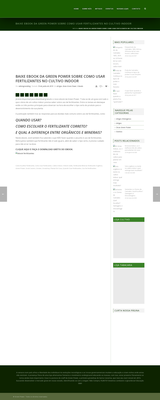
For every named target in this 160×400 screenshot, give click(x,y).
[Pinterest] (41, 95)
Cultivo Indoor (57, 165)
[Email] (17, 95)
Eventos (109, 9)
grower (39, 168)
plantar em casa (56, 168)
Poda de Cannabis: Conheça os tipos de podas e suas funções (133, 72)
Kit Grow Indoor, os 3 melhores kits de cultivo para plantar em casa (133, 148)
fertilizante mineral (80, 165)
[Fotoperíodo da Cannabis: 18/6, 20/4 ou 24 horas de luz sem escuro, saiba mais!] (118, 57)
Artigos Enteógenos (123, 119)
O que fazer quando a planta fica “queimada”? (133, 92)
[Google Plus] (31, 95)
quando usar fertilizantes (72, 168)
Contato (136, 9)
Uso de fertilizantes (89, 168)
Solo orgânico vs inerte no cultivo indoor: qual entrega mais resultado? (133, 168)
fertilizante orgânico (95, 165)
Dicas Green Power (70, 86)
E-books (80, 86)
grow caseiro (30, 168)
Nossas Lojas (122, 9)
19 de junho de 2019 (45, 86)
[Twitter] (27, 95)
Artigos (98, 9)
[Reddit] (36, 95)
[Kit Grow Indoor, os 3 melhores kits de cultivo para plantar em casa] (118, 154)
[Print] (96, 86)
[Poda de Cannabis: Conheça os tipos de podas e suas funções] (118, 78)
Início (75, 28)
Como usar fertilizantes (43, 165)
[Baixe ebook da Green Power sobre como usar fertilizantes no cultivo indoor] (62, 54)
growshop (46, 168)
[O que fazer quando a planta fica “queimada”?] (118, 96)
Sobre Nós (86, 9)
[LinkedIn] (45, 95)
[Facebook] (22, 95)
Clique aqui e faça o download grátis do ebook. (44, 149)
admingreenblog (25, 86)
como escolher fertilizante (25, 165)
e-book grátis (68, 165)
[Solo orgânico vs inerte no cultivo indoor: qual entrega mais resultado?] (118, 176)
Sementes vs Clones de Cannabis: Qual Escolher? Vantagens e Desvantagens (134, 192)
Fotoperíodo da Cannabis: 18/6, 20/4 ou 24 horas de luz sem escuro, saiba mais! (133, 50)
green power (20, 168)
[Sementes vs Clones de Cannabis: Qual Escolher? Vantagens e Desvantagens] (118, 200)
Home (76, 9)
